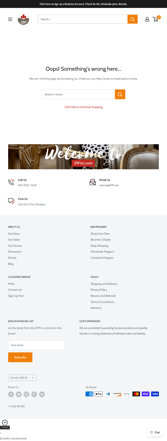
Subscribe (20, 357)
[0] (155, 19)
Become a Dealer (101, 239)
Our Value (14, 239)
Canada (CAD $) (18, 377)
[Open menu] (10, 19)
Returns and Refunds (103, 296)
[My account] (147, 19)
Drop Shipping (99, 245)
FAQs (11, 284)
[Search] (132, 19)
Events (12, 258)
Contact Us (15, 289)
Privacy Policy (99, 289)
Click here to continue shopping (83, 107)
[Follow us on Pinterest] (34, 394)
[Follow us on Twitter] (19, 394)
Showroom (15, 251)
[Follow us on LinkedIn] (42, 394)
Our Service (15, 245)
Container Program (102, 258)
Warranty (96, 308)
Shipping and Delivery (104, 284)
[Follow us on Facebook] (11, 394)
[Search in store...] (120, 94)
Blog (10, 264)
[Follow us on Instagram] (26, 394)
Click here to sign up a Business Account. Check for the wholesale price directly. (83, 3)
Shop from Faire (100, 233)
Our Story (14, 233)
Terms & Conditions (102, 302)
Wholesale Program (102, 251)
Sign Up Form (16, 296)
